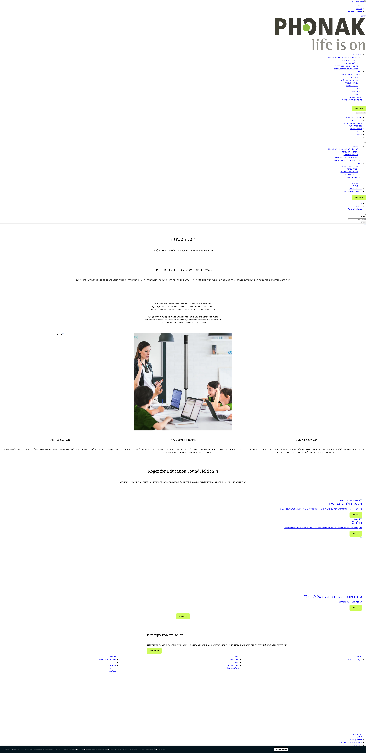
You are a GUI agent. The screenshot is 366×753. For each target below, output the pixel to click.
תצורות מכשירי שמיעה (349, 74)
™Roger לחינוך (352, 86)
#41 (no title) (357, 737)
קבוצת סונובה (233, 665)
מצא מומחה (359, 108)
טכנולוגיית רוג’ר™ (351, 83)
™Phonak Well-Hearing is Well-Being (343, 57)
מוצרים (355, 88)
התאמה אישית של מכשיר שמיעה (345, 66)
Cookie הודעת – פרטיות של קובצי (349, 742)
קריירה (236, 662)
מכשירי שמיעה (352, 77)
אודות (360, 6)
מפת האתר (358, 745)
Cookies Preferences (281, 749)
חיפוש (363, 216)
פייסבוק (113, 657)
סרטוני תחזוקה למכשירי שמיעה (346, 69)
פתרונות (359, 71)
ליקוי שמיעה (357, 55)
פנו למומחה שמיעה (351, 63)
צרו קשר (359, 9)
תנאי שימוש (357, 734)
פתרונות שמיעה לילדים (349, 80)
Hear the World (233, 668)
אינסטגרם (112, 665)
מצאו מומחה (154, 651)
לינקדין (113, 668)
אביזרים (355, 91)
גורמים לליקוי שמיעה (350, 60)
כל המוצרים (183, 616)
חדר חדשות (234, 660)
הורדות (355, 94)
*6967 (363, 16)
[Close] (363, 749)
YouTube (112, 671)
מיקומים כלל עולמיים (354, 660)
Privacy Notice (356, 740)
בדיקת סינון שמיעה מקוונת (352, 100)
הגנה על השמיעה (355, 97)
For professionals (355, 11)
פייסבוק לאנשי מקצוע (107, 660)
